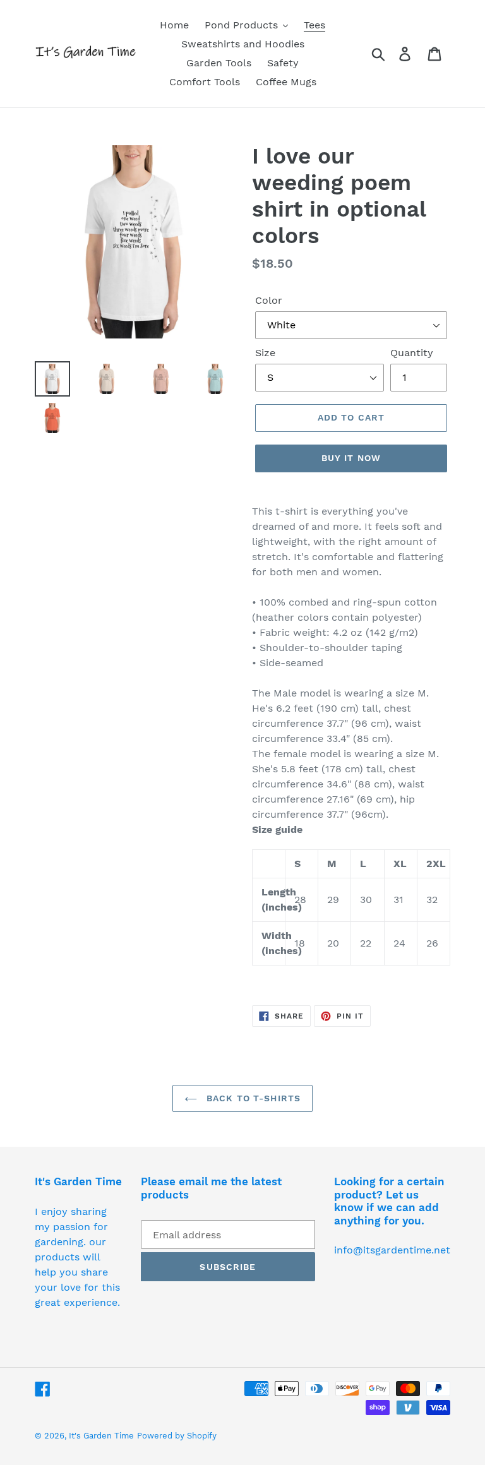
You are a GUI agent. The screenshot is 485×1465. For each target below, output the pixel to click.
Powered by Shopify (177, 1435)
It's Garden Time (101, 1435)
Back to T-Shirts (252, 1098)
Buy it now (351, 458)
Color (268, 300)
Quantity (411, 353)
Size (265, 353)
